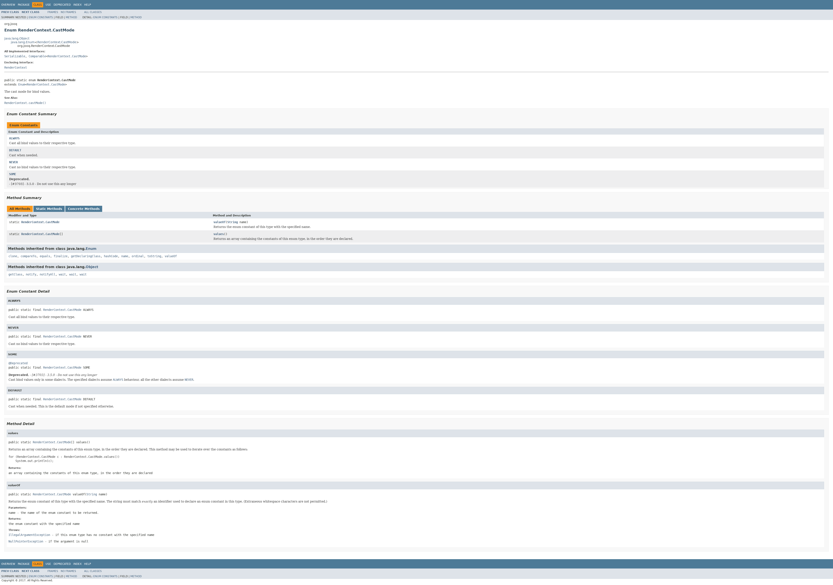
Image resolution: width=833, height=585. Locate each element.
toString (154, 256)
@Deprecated (18, 363)
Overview (8, 4)
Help (87, 4)
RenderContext (15, 67)
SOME (12, 174)
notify (31, 274)
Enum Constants (41, 17)
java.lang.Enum (23, 42)
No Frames (68, 12)
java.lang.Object (16, 38)
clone (12, 256)
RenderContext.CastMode (56, 42)
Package (24, 4)
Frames (53, 12)
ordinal (138, 256)
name (124, 256)
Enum (21, 84)
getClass (15, 274)
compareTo (28, 256)
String (232, 222)
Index (77, 4)
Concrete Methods (84, 209)
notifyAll (47, 274)
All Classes (93, 12)
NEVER (13, 162)
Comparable (37, 56)
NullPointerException (25, 541)
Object (92, 267)
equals (45, 256)
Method (71, 17)
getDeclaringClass (85, 256)
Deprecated (62, 4)
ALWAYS (14, 138)
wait (62, 274)
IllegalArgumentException (29, 535)
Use (48, 4)
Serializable (14, 56)
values (218, 234)
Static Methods (49, 209)
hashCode (111, 256)
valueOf (219, 222)
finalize (60, 256)
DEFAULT (15, 150)
